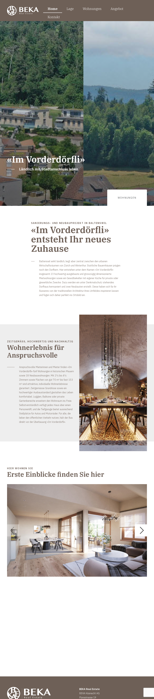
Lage (70, 8)
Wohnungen (92, 8)
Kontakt (54, 17)
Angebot (117, 8)
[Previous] (13, 530)
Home (53, 8)
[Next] (141, 530)
